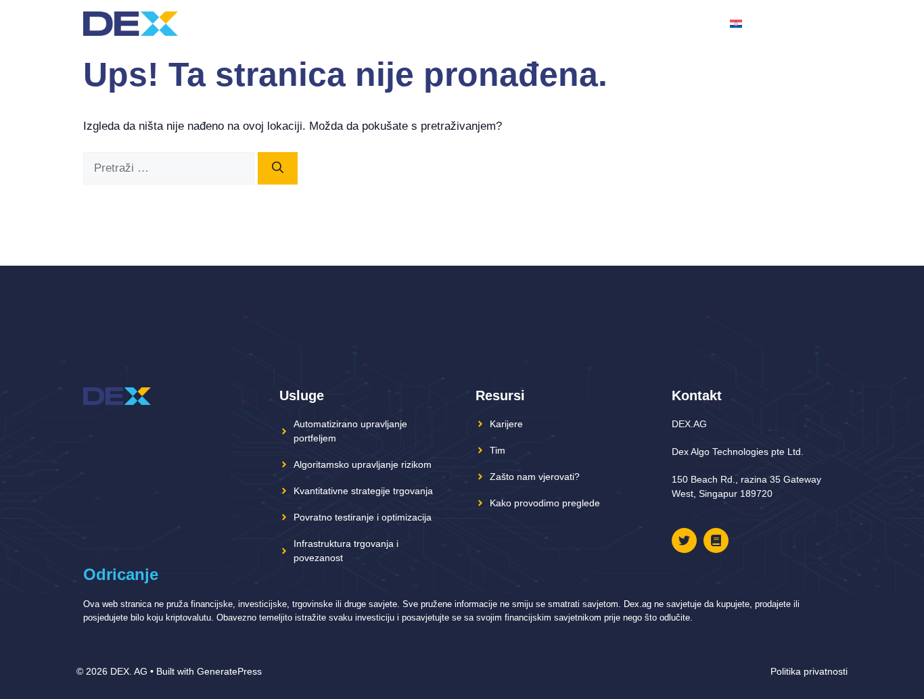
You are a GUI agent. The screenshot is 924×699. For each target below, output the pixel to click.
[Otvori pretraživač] (829, 24)
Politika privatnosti (809, 671)
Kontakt (693, 23)
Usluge (635, 23)
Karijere (506, 423)
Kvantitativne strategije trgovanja (363, 490)
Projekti (493, 23)
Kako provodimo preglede (545, 503)
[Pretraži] (278, 168)
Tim (592, 23)
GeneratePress (229, 671)
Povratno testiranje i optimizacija (363, 517)
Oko (560, 23)
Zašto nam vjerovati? (535, 476)
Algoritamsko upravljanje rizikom (363, 464)
